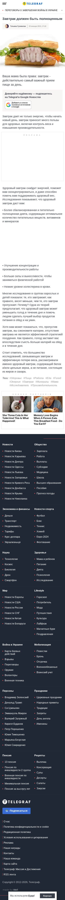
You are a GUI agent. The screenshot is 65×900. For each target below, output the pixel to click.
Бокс (39, 521)
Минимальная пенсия (17, 783)
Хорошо (47, 896)
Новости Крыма (13, 493)
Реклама (8, 842)
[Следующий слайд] (62, 10)
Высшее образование (49, 483)
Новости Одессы (14, 467)
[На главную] (32, 3)
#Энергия (15, 381)
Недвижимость (13, 526)
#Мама (54, 381)
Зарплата (42, 451)
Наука (6, 552)
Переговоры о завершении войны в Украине (31, 10)
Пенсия (6, 755)
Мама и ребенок (46, 559)
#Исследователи (19, 385)
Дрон (7, 575)
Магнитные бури (46, 629)
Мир (4, 590)
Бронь (40, 656)
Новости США (13, 602)
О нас (7, 821)
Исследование (45, 580)
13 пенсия (10, 762)
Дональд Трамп (13, 702)
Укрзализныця (13, 542)
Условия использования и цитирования (26, 837)
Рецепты (39, 755)
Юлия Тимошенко (14, 734)
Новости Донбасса (15, 488)
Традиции (42, 708)
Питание (41, 564)
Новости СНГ (12, 613)
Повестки (42, 651)
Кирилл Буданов (14, 724)
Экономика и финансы (16, 509)
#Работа (38, 378)
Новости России (14, 607)
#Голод (57, 378)
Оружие (9, 670)
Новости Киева (13, 451)
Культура (42, 618)
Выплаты (42, 461)
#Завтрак (28, 381)
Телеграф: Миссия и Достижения (22, 869)
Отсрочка (42, 661)
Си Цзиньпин (12, 708)
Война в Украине (12, 644)
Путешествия (44, 613)
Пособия (41, 488)
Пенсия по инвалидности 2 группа (18, 768)
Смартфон (11, 580)
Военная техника (14, 680)
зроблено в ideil (10, 890)
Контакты (9, 853)
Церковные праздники (49, 697)
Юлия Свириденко (15, 745)
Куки (31, 895)
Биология (10, 569)
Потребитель (44, 602)
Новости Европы (14, 597)
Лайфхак (42, 623)
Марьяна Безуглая (15, 740)
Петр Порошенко (14, 729)
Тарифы (9, 531)
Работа (41, 456)
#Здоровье (16, 378)
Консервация (44, 767)
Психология (43, 575)
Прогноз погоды (46, 493)
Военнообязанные (47, 667)
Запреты (41, 713)
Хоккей (40, 531)
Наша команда (12, 858)
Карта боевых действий (12, 652)
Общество (40, 444)
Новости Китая (13, 618)
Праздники (40, 691)
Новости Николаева (16, 498)
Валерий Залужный (16, 718)
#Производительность (44, 385)
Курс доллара (12, 536)
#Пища (27, 378)
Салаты (41, 783)
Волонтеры (11, 675)
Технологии (11, 559)
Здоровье (40, 552)
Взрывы (9, 659)
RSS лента (10, 874)
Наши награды (12, 848)
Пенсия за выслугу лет (17, 789)
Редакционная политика (17, 832)
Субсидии (42, 467)
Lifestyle (39, 590)
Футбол (41, 515)
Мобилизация (42, 644)
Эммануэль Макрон (16, 713)
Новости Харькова (15, 456)
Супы (40, 772)
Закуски (41, 788)
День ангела (43, 718)
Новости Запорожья (16, 477)
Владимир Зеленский (17, 697)
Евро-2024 (43, 536)
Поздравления (45, 634)
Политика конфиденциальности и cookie (26, 827)
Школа (40, 477)
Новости (7, 444)
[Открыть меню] (4, 3)
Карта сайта (10, 864)
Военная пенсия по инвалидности (15, 777)
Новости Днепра (14, 461)
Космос (9, 564)
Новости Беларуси (15, 623)
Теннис (41, 526)
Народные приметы (48, 702)
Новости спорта (44, 509)
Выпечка (41, 762)
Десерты (41, 778)
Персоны (8, 691)
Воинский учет (45, 672)
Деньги (9, 515)
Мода (40, 607)
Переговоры (12, 664)
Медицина (42, 472)
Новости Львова (14, 472)
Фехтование (43, 542)
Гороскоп (42, 597)
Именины (42, 724)
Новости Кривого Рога (17, 483)
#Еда (48, 378)
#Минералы (42, 381)
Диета (40, 569)
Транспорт (10, 521)
